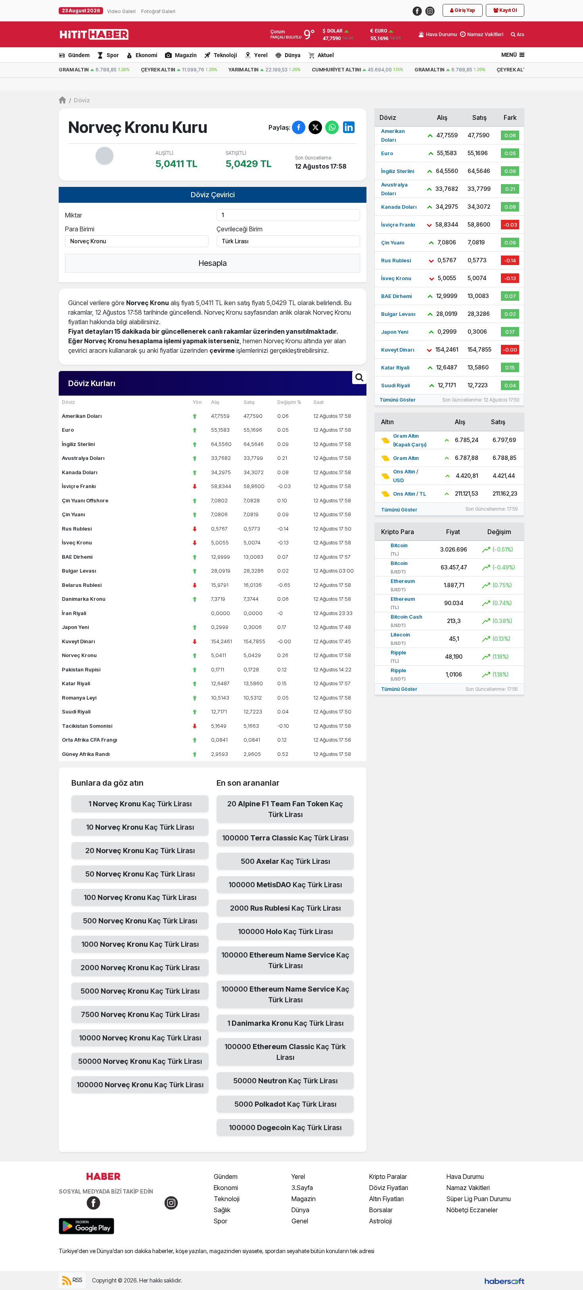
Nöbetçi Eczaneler (472, 1210)
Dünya (293, 55)
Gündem (79, 55)
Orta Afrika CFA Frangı (89, 739)
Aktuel (326, 55)
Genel (300, 1221)
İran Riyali (74, 613)
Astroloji (380, 1221)
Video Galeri (121, 11)
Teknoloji (225, 55)
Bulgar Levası (79, 570)
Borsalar (381, 1210)
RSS (76, 1280)
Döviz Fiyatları (388, 1188)
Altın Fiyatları (386, 1199)
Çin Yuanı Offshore (85, 500)
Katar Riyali (76, 683)
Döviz (79, 100)
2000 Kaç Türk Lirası (140, 967)
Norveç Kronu (79, 655)
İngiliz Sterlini (78, 444)
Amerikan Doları (82, 416)
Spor (113, 55)
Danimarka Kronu (83, 599)
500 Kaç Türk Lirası (140, 921)
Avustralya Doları (83, 458)
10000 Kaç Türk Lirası (140, 1038)
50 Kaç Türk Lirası (140, 874)
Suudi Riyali (76, 711)
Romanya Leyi (79, 697)
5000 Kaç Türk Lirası (140, 991)
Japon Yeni (75, 627)
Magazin (186, 55)
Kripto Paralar (388, 1176)
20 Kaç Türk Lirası (140, 850)
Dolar (335, 31)
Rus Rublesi (77, 528)
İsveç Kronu (77, 542)
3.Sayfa (302, 1188)
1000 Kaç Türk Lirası (140, 944)
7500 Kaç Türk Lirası (140, 1014)
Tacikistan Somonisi (87, 726)
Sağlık (222, 1210)
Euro (381, 31)
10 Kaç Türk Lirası (140, 827)
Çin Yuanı (73, 514)
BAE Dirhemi (77, 557)
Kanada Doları (79, 472)
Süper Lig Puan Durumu (479, 1199)
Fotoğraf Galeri (158, 11)
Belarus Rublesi (82, 585)
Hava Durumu (465, 1176)
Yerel (261, 55)
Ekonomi (146, 55)
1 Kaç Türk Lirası (140, 804)
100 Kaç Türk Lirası (140, 897)
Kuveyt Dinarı (78, 641)
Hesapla (213, 263)
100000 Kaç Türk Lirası (140, 1084)
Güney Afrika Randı (85, 754)
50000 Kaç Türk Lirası (140, 1061)
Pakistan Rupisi (81, 669)
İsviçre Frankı (79, 486)
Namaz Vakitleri (468, 1188)
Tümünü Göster (398, 400)
